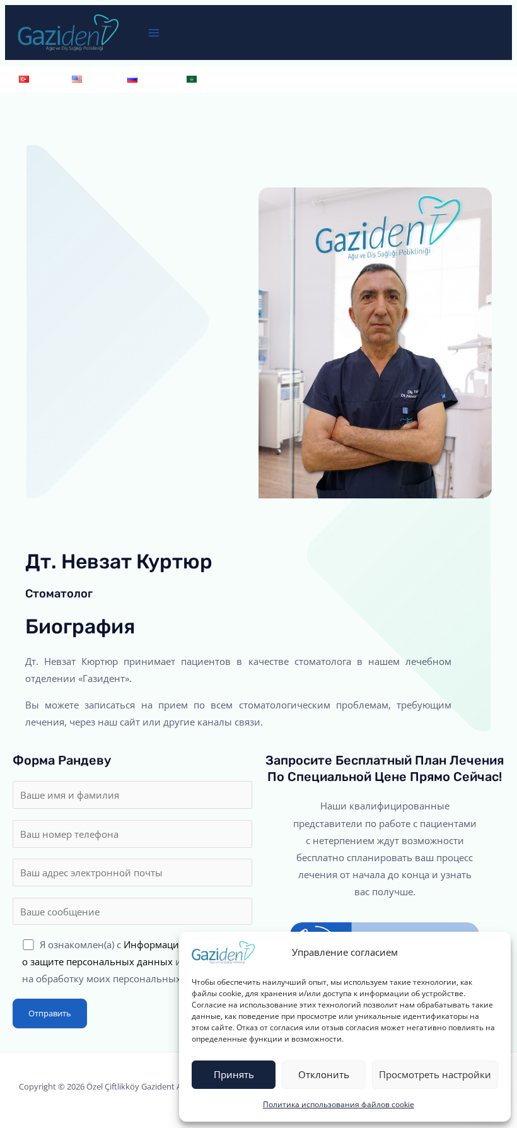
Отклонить (323, 1074)
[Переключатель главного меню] (154, 33)
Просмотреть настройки (435, 1074)
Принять (234, 1074)
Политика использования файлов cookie (338, 1104)
